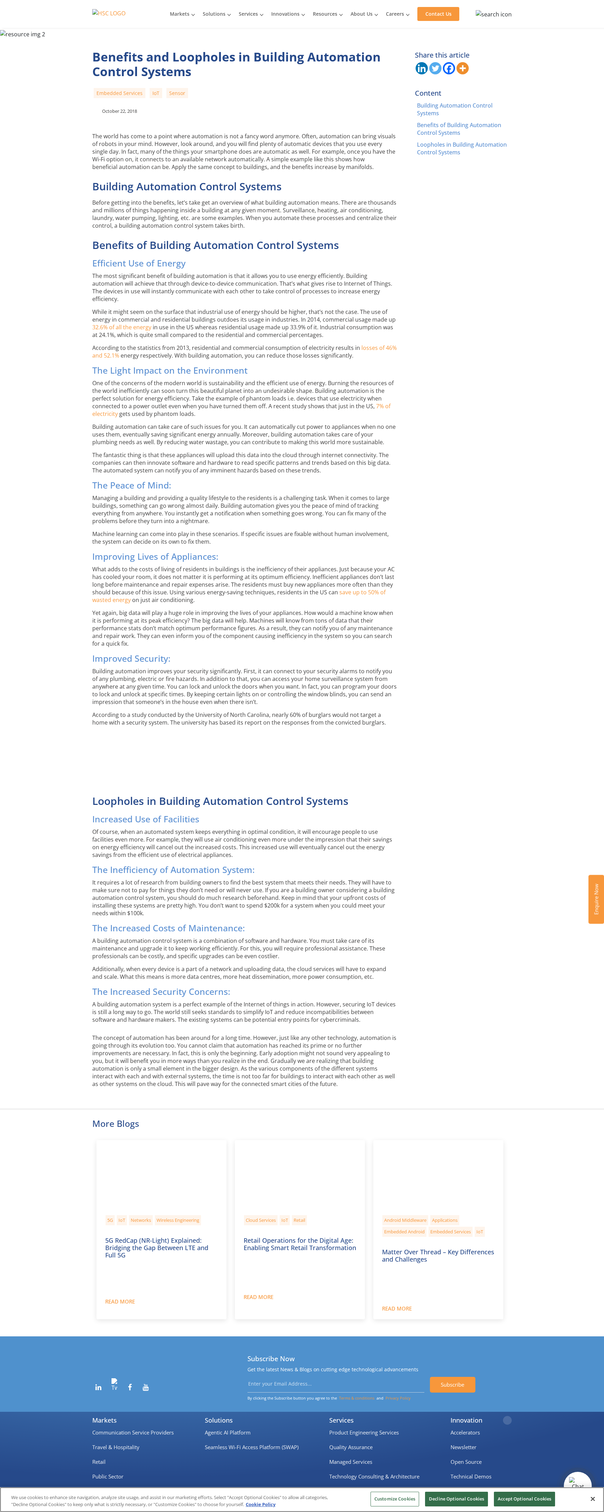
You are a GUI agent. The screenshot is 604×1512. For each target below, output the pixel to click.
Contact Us (438, 13)
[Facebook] (449, 68)
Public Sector (107, 1476)
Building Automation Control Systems (454, 109)
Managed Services (350, 1461)
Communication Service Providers (133, 1432)
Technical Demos (471, 1476)
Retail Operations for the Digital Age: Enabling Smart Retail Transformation (300, 1244)
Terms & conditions (356, 1398)
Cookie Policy (260, 1504)
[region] (302, 1499)
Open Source (466, 1461)
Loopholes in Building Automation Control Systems (462, 148)
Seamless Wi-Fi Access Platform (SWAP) (252, 1447)
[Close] (593, 1498)
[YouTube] (145, 1387)
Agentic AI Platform (228, 1432)
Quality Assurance (351, 1447)
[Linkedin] (422, 68)
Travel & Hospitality (115, 1447)
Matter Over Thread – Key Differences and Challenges (438, 1255)
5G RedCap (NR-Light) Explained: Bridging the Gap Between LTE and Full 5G (156, 1247)
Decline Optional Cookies (456, 1499)
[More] (462, 68)
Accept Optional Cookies (524, 1499)
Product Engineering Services (364, 1432)
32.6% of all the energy (121, 327)
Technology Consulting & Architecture (374, 1476)
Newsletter (463, 1447)
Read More (120, 1301)
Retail (99, 1461)
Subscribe (452, 1384)
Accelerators (465, 1432)
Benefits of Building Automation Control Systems (459, 129)
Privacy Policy (398, 1398)
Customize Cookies (394, 1499)
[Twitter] (435, 68)
